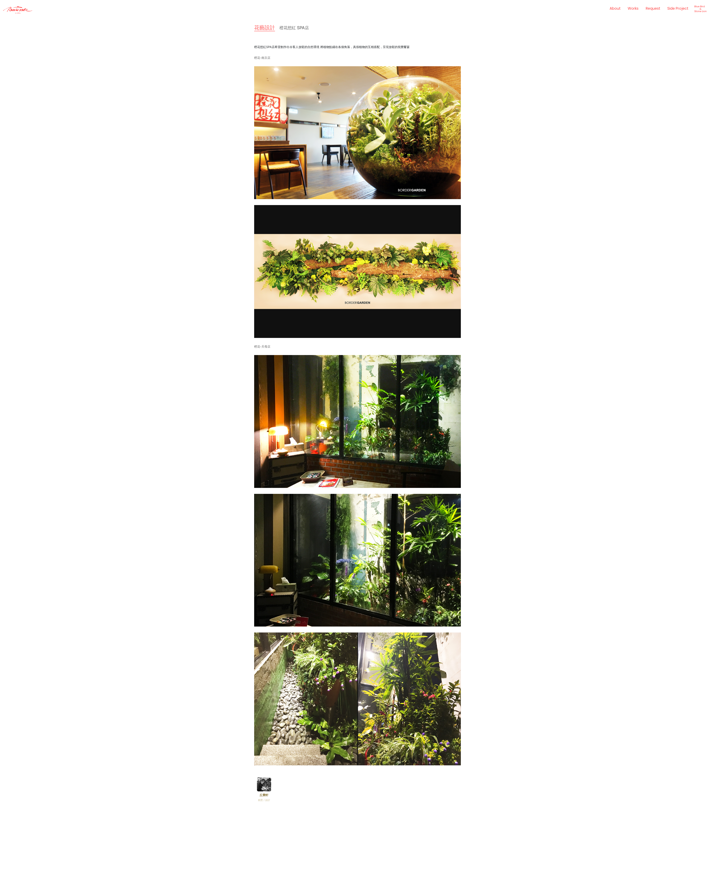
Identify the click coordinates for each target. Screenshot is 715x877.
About (615, 8)
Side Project (677, 8)
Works (633, 8)
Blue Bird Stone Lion (700, 9)
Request (653, 8)
